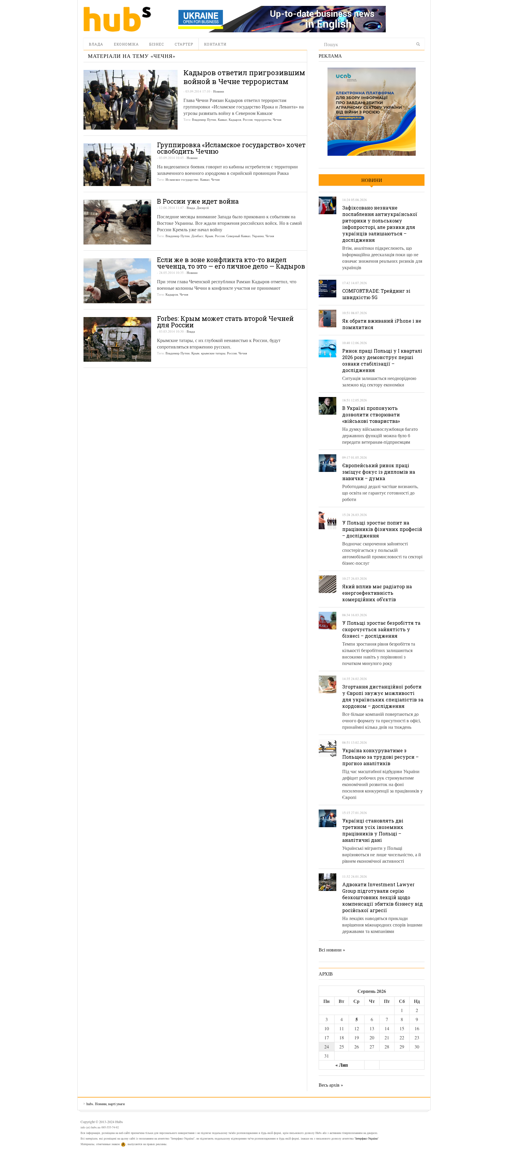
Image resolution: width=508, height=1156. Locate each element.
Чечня (277, 119)
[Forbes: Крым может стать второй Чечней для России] (117, 339)
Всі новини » (332, 949)
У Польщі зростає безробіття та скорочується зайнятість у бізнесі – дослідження (381, 629)
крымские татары (213, 353)
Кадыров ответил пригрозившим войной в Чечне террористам (244, 77)
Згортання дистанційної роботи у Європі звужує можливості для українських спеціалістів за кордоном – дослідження (382, 696)
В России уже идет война (198, 201)
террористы (262, 119)
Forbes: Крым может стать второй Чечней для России (225, 321)
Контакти (215, 44)
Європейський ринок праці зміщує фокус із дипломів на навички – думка (378, 471)
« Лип (341, 1064)
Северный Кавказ (238, 236)
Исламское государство (182, 179)
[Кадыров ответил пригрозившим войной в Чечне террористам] (130, 100)
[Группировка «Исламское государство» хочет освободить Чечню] (117, 164)
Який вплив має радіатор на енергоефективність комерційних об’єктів (377, 592)
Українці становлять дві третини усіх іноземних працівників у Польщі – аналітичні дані (372, 830)
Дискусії (203, 207)
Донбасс (197, 236)
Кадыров (235, 119)
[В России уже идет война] (117, 222)
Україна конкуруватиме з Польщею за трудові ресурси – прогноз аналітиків (380, 756)
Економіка (126, 44)
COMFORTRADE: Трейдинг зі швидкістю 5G (376, 294)
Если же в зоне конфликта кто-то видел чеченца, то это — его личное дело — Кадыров (231, 262)
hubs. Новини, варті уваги (117, 19)
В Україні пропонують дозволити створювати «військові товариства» (371, 414)
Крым (209, 236)
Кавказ (222, 119)
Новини (218, 91)
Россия (248, 119)
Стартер (184, 44)
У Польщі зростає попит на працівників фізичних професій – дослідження (382, 529)
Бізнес (156, 44)
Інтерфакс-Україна (366, 1138)
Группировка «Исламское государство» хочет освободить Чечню (231, 147)
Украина (258, 236)
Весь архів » (331, 1085)
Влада (96, 44)
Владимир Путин (204, 119)
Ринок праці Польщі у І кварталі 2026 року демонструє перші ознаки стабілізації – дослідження (382, 360)
